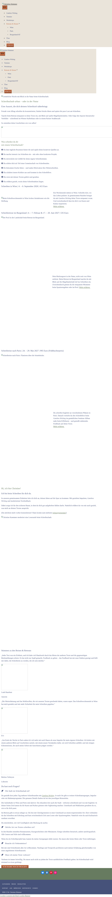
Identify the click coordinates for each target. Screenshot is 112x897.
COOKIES (35, 888)
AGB (11, 888)
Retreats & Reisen (12, 24)
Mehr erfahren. (58, 206)
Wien (11, 27)
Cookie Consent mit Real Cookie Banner (15, 896)
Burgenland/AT (15, 35)
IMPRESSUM (17, 888)
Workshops (10, 20)
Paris (11, 31)
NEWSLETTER (21, 884)
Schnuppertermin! (59, 513)
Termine (9, 17)
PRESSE (13, 884)
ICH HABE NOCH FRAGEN (15, 867)
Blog (8, 42)
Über (8, 38)
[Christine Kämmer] (7, 50)
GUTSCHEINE (6, 884)
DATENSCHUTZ (26, 888)
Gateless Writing (11, 13)
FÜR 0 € (10, 45)
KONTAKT (5, 888)
